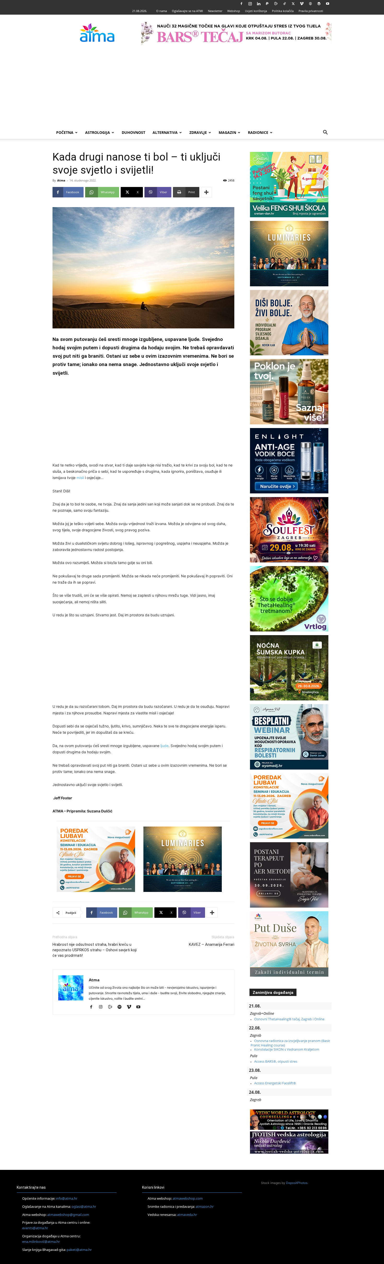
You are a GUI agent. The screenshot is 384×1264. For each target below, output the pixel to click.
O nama (161, 11)
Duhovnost (133, 132)
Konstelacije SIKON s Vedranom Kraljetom (286, 1049)
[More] (206, 192)
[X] (293, 3)
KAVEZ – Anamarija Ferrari (211, 944)
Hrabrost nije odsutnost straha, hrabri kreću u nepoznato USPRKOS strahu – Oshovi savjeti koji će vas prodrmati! (95, 950)
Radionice (258, 132)
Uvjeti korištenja (256, 11)
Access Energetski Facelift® (275, 1083)
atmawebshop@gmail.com (68, 1214)
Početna (64, 132)
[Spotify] (121, 1007)
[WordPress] (319, 3)
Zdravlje (198, 132)
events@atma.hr (35, 1228)
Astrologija (97, 132)
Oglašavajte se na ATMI (187, 11)
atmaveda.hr (187, 1214)
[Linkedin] (259, 3)
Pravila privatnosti (311, 11)
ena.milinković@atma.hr (41, 1241)
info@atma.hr (66, 1198)
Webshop (233, 11)
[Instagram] (250, 3)
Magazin (227, 132)
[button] (325, 132)
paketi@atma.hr (79, 1249)
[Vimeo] (302, 3)
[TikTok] (284, 3)
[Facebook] (241, 3)
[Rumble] (276, 3)
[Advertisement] (192, 87)
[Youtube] (327, 3)
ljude (164, 745)
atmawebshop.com (188, 1198)
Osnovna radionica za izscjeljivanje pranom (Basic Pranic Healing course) (290, 1042)
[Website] (310, 3)
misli (80, 477)
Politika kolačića (283, 11)
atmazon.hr (205, 1206)
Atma (61, 180)
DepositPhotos (296, 1183)
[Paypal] (267, 3)
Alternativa (165, 132)
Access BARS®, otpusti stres (275, 1061)
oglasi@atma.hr (84, 1206)
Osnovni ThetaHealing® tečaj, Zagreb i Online (289, 1019)
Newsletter (215, 11)
